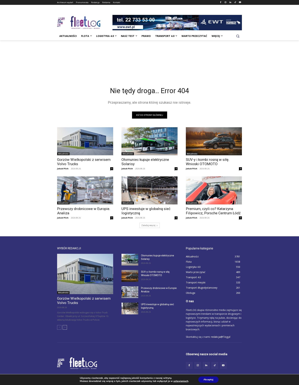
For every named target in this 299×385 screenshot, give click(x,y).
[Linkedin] (230, 3)
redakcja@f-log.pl (220, 336)
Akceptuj (208, 379)
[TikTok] (235, 3)
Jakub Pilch (63, 168)
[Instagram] (226, 3)
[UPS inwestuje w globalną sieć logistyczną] (149, 190)
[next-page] (65, 327)
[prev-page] (59, 327)
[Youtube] (240, 3)
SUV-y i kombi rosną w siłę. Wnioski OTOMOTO (207, 162)
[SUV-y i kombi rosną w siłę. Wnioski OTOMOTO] (214, 141)
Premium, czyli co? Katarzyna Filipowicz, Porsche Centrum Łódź (213, 211)
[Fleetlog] (84, 22)
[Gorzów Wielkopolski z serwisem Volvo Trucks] (85, 141)
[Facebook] (221, 3)
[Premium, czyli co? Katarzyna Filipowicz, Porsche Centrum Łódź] (214, 190)
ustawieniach (180, 381)
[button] (238, 36)
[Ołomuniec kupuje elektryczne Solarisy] (149, 141)
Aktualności (63, 154)
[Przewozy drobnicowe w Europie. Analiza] (85, 190)
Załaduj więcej (148, 225)
